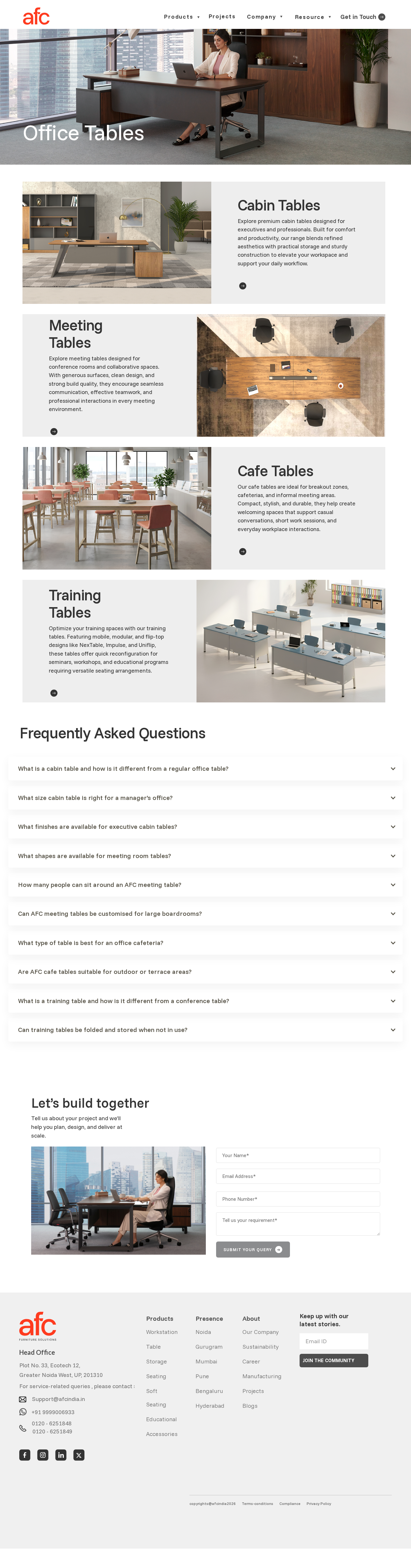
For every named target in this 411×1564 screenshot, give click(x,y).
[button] (182, 17)
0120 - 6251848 (52, 1422)
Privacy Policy (319, 1503)
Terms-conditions (257, 1503)
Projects (222, 16)
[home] (36, 16)
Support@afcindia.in (58, 1397)
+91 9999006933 (52, 1409)
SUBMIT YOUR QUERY (252, 1249)
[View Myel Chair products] (381, 16)
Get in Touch (358, 17)
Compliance (290, 1503)
